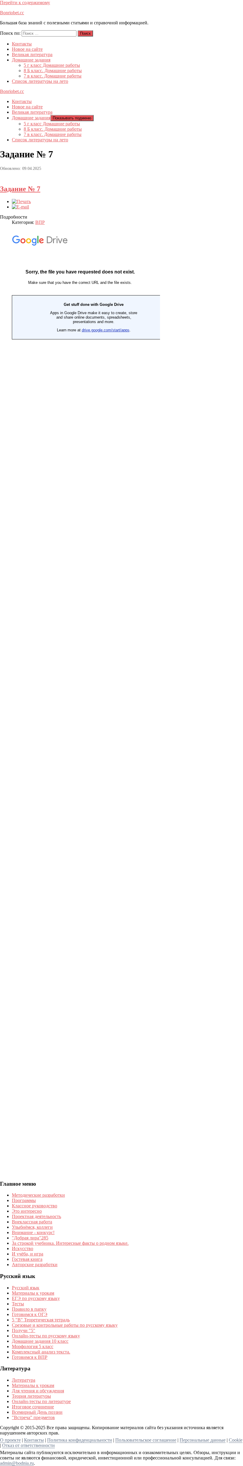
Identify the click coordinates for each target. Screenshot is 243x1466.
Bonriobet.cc (12, 12)
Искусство (22, 1248)
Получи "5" (23, 1330)
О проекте (10, 1440)
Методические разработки (38, 1195)
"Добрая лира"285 (30, 1237)
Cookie (235, 1440)
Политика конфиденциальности (79, 1440)
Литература (23, 1380)
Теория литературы (31, 1396)
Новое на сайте (27, 49)
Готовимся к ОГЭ (29, 1314)
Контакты (22, 43)
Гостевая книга (27, 1259)
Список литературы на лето (40, 81)
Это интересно (27, 1211)
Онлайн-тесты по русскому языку (46, 1335)
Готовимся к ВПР (29, 1357)
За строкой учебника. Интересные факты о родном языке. (70, 1243)
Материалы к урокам (33, 1293)
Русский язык (25, 1287)
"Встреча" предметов (33, 1417)
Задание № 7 (20, 189)
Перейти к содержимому (25, 2)
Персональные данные (203, 1440)
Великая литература (32, 54)
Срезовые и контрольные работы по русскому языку (65, 1325)
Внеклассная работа (32, 1221)
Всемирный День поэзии (37, 1412)
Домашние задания (31, 59)
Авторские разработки (34, 1264)
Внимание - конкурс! (33, 1232)
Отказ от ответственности (28, 1445)
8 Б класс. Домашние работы (53, 70)
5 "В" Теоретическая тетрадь (41, 1319)
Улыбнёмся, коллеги (32, 1227)
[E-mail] (20, 206)
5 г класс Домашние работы (52, 65)
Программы (24, 1200)
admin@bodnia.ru (17, 1463)
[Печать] (21, 201)
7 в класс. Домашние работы (52, 75)
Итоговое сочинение (33, 1406)
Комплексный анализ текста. (41, 1351)
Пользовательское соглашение (145, 1440)
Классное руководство (34, 1205)
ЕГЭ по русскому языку (36, 1298)
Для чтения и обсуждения (38, 1390)
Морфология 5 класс (32, 1346)
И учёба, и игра (27, 1253)
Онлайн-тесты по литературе (41, 1401)
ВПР (40, 222)
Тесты (18, 1303)
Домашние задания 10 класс (40, 1341)
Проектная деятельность (36, 1216)
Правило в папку (29, 1309)
